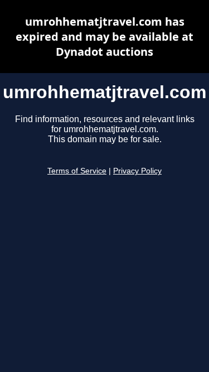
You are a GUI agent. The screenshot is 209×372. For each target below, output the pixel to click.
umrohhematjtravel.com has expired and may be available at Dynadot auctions (104, 36)
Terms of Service (76, 171)
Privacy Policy (137, 171)
